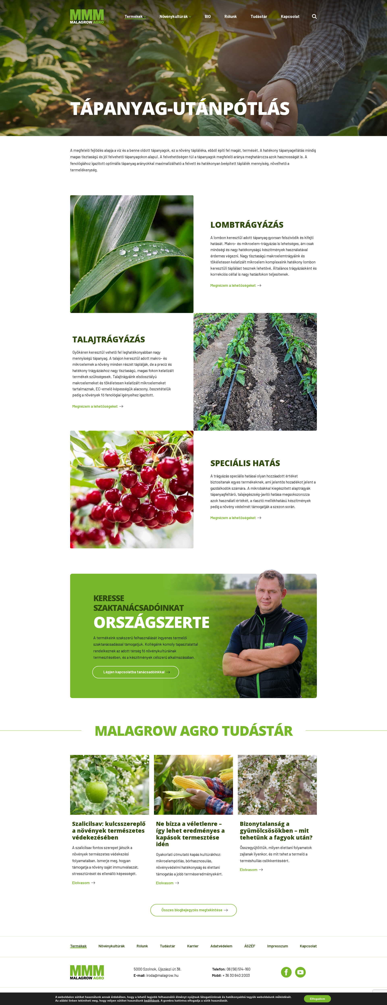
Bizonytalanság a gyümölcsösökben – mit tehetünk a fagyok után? (276, 830)
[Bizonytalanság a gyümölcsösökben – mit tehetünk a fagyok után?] (277, 813)
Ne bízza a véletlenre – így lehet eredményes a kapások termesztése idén (190, 834)
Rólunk (231, 16)
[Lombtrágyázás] (132, 254)
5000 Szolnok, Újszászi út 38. (157, 969)
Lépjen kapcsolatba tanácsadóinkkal (133, 671)
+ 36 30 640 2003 (236, 975)
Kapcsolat (290, 16)
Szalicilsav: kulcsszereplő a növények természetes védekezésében (109, 830)
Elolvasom (81, 882)
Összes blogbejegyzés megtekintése (191, 909)
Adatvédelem (221, 946)
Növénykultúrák (112, 946)
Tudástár (259, 16)
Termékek (78, 946)
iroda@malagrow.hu (162, 975)
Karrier (193, 946)
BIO (208, 16)
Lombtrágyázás (246, 224)
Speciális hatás (245, 463)
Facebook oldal (286, 972)
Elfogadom (317, 998)
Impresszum (277, 946)
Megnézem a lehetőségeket (233, 285)
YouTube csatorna (300, 972)
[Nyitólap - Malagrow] (87, 16)
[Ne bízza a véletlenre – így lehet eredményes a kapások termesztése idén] (193, 813)
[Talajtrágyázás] (255, 372)
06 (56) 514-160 (238, 969)
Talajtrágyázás (108, 339)
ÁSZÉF (249, 946)
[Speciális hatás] (132, 489)
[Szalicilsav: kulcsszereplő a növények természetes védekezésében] (109, 813)
